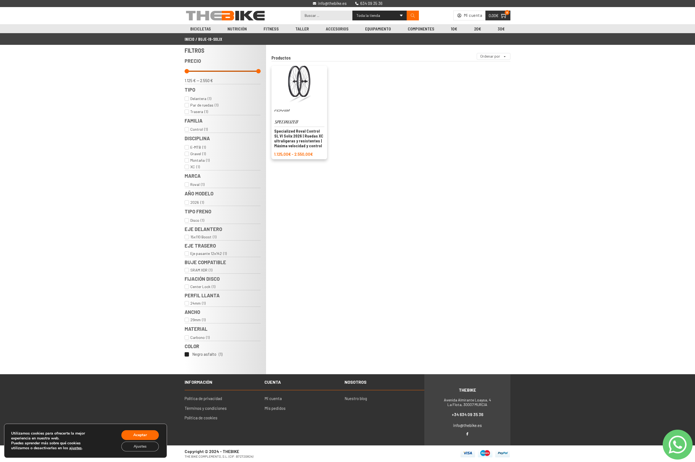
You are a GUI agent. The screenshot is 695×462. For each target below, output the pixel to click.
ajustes (75, 448)
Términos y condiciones (206, 408)
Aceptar (140, 435)
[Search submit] (413, 16)
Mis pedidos (275, 408)
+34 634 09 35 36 (467, 414)
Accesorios (337, 28)
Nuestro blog (356, 398)
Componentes (421, 28)
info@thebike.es (467, 425)
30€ (501, 28)
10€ (454, 28)
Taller (302, 28)
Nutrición (237, 28)
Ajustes (140, 446)
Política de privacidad (203, 398)
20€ (477, 28)
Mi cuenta (273, 398)
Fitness (271, 28)
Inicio (189, 39)
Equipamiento (378, 28)
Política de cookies (201, 417)
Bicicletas (200, 28)
